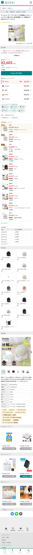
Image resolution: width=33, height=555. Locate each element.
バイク (4, 410)
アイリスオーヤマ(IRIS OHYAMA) (12, 417)
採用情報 (4, 540)
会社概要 (4, 547)
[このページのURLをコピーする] (20, 513)
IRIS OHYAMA (6, 420)
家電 (7, 12)
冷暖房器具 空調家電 (15, 12)
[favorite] (30, 15)
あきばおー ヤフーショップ (12, 67)
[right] (31, 352)
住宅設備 (15, 420)
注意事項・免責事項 (6, 542)
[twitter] (12, 514)
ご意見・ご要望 (5, 537)
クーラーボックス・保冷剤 (10, 422)
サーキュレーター (20, 412)
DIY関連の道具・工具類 (9, 415)
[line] (16, 514)
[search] (30, 8)
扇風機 (23, 12)
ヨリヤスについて (6, 535)
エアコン (11, 410)
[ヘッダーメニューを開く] (30, 2)
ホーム (2, 12)
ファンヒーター (21, 410)
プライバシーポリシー (7, 545)
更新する (17, 55)
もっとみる (4, 223)
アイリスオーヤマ (7, 412)
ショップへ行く (16, 73)
